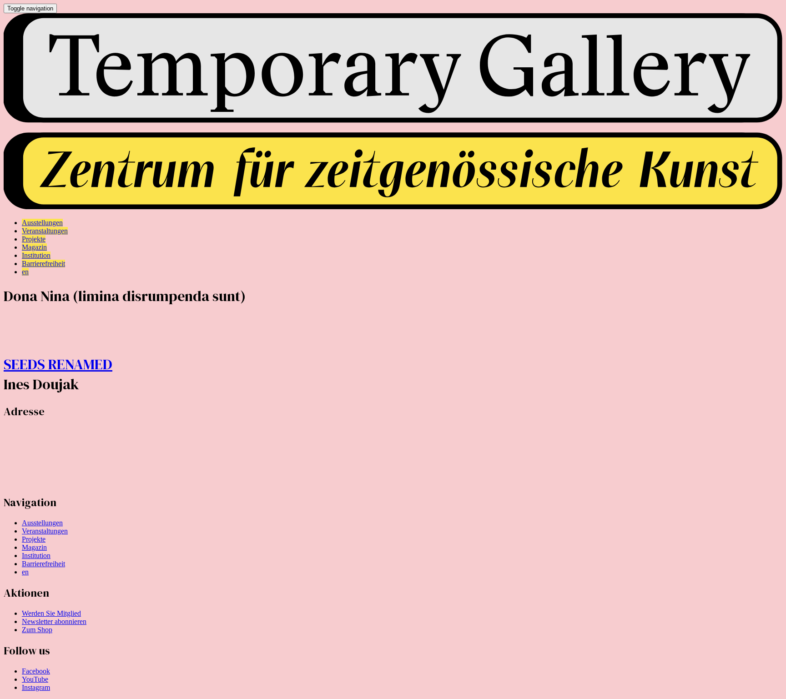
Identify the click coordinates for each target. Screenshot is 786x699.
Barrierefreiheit (43, 564)
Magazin (34, 547)
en (25, 572)
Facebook (36, 671)
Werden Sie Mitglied (51, 613)
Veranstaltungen (45, 531)
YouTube (35, 679)
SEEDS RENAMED (58, 364)
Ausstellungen (42, 523)
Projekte (33, 539)
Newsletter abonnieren (54, 621)
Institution (36, 555)
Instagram (36, 687)
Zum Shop (37, 630)
